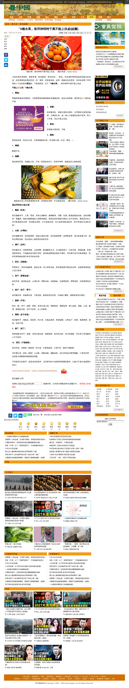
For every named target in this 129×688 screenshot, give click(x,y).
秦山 (98, 401)
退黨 (122, 339)
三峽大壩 (117, 337)
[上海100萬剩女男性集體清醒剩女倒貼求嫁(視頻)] (48, 619)
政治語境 (80, 641)
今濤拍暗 (109, 389)
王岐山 (9, 497)
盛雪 (107, 399)
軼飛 (98, 394)
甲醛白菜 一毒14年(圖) (13, 544)
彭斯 (113, 344)
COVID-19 (10, 641)
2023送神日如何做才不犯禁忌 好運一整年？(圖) (66, 448)
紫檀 (74, 549)
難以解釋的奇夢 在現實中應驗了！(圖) (108, 244)
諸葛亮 (110, 376)
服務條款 (59, 676)
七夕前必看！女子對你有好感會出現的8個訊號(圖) (23, 566)
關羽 (50, 549)
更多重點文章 (118, 230)
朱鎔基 (67, 497)
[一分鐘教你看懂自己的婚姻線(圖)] (77, 502)
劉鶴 (96, 346)
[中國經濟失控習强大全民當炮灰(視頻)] (19, 646)
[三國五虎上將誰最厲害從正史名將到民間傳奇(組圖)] (48, 528)
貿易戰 (97, 337)
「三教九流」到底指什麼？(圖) (106, 251)
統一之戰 (50, 667)
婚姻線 (67, 521)
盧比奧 (120, 333)
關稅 (105, 344)
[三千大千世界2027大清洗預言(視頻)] (48, 502)
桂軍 (99, 373)
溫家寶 (72, 497)
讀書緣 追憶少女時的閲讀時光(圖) (107, 64)
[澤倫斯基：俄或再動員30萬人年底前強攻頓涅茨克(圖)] (102, 160)
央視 (101, 369)
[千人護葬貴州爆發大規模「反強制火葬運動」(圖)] (102, 124)
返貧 (8, 667)
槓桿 (113, 353)
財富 (96, 358)
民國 (96, 373)
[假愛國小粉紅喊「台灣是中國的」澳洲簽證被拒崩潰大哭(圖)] (19, 502)
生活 (91, 17)
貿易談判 (121, 344)
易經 (113, 376)
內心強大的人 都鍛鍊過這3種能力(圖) (108, 289)
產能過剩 (18, 667)
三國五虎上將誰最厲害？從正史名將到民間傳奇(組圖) (116, 188)
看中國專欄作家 (103, 386)
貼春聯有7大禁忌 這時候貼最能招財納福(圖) (65, 439)
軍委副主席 (44, 497)
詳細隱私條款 (118, 2)
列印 (77, 33)
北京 (115, 358)
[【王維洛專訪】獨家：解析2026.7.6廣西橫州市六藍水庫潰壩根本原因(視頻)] (77, 593)
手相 (76, 521)
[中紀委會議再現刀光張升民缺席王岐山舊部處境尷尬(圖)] (48, 476)
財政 (122, 355)
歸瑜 (116, 391)
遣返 (120, 369)
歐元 (105, 355)
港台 (47, 17)
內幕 (117, 346)
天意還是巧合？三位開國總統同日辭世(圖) (110, 54)
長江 (101, 339)
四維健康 (100, 406)
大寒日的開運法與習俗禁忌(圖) (60, 436)
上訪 (109, 362)
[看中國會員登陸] (110, 27)
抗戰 (103, 373)
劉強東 (119, 358)
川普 (111, 333)
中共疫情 (24, 641)
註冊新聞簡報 (102, 415)
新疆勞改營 (113, 367)
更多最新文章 (118, 261)
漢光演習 (107, 335)
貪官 (101, 348)
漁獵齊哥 (16, 547)
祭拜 (5, 46)
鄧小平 (120, 373)
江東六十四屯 (105, 364)
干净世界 (26, 679)
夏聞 (116, 394)
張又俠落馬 (100, 109)
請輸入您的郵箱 (110, 419)
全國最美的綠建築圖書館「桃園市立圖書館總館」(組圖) (25, 457)
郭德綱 (67, 641)
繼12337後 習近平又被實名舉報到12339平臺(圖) (116, 180)
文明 (44, 521)
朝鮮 (96, 353)
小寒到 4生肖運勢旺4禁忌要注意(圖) (62, 454)
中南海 (114, 346)
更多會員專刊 (118, 66)
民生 (109, 371)
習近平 (22, 614)
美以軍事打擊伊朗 (102, 106)
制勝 (37, 667)
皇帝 (106, 376)
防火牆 (97, 362)
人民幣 (97, 355)
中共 (13, 523)
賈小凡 (99, 391)
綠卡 (106, 371)
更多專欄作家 (118, 409)
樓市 (119, 355)
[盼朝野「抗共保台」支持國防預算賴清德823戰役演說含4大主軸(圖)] (102, 133)
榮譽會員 (78, 393)
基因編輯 (119, 360)
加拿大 (100, 353)
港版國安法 (113, 339)
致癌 (20, 547)
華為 (116, 342)
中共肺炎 (98, 333)
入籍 (103, 371)
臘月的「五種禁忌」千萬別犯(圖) (61, 442)
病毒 (96, 335)
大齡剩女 (39, 641)
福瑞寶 (84, 679)
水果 (5, 39)
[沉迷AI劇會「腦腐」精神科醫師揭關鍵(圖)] (102, 151)
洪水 (40, 521)
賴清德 (115, 333)
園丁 (98, 399)
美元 (116, 353)
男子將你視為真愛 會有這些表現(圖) (18, 584)
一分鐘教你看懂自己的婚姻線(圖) (17, 436)
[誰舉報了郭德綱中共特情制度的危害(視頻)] (77, 619)
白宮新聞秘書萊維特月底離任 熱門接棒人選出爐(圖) (116, 215)
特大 (82, 33)
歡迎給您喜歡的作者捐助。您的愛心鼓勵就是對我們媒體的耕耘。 (35, 371)
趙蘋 (116, 399)
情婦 (104, 348)
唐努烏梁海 (112, 364)
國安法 (120, 335)
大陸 (20, 17)
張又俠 (106, 337)
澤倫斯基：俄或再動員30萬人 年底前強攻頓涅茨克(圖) (116, 162)
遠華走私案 (78, 497)
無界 (113, 679)
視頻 (7, 589)
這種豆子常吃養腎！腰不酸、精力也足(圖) (110, 259)
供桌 (5, 44)
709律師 (105, 362)
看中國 (120, 348)
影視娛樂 (58, 20)
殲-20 (41, 667)
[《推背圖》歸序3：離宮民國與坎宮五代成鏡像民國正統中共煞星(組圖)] (102, 204)
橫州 (70, 614)
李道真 (108, 391)
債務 (110, 353)
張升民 (38, 497)
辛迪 (116, 406)
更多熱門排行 (118, 291)
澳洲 (121, 371)
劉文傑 (17, 497)
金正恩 (120, 342)
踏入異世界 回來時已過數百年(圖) (107, 59)
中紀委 (55, 497)
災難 (47, 521)
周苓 (98, 396)
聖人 (37, 521)
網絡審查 (118, 362)
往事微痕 (103, 351)
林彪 (96, 376)
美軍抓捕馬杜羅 (101, 112)
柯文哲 (100, 342)
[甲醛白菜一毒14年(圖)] (19, 528)
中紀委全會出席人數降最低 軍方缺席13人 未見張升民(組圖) (116, 197)
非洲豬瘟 (104, 360)
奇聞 (100, 17)
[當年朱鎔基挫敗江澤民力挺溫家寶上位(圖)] (77, 476)
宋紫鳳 (99, 389)
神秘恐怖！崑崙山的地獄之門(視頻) (62, 445)
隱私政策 (68, 676)
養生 (96, 380)
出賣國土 (111, 337)
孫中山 (107, 373)
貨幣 (120, 353)
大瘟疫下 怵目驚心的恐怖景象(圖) (107, 281)
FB (122, 351)
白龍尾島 (98, 367)
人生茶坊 (30, 20)
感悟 (99, 378)
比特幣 (102, 355)
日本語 (103, 676)
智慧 (96, 378)
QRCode (36, 415)
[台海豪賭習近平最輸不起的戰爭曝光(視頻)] (48, 646)
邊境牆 (109, 344)
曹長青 (108, 406)
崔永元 (109, 346)
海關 (117, 369)
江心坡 (103, 367)
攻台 (45, 667)
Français (85, 676)
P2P (111, 360)
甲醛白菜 (10, 547)
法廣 (114, 351)
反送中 (97, 348)
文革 (120, 378)
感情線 (72, 521)
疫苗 (96, 342)
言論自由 (119, 367)
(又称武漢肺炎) (105, 333)
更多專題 (120, 115)
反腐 (110, 348)
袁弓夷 (108, 339)
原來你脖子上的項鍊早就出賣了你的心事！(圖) (21, 454)
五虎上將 (42, 549)
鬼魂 (13, 614)
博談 (56, 17)
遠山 (107, 394)
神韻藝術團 (36, 679)
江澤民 (9, 614)
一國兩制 (98, 351)
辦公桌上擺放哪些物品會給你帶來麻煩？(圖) (21, 451)
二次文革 (73, 641)
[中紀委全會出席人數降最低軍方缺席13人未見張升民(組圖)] (102, 195)
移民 (107, 369)
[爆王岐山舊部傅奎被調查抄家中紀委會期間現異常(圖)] (19, 476)
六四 (119, 339)
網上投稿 (26, 676)
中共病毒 (17, 641)
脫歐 (104, 353)
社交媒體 (118, 351)
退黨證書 (62, 679)
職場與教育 (39, 20)
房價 (96, 360)
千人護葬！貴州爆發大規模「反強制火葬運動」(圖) (116, 127)
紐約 (65, 17)
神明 (5, 49)
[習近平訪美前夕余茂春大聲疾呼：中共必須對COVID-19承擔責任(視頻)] (19, 619)
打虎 (113, 348)
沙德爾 (71, 549)
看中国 (20, 9)
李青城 (117, 401)
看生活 (14, 24)
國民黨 (113, 335)
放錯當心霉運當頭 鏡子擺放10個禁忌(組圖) (64, 451)
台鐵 (116, 335)
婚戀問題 (46, 641)
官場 (29, 17)
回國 (99, 371)
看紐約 (70, 679)
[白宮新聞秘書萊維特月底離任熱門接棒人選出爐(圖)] (102, 213)
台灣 (16, 523)
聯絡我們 (35, 676)
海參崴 (104, 358)
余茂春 (29, 641)
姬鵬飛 (84, 497)
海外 (112, 371)
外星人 (113, 378)
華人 (104, 369)
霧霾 (114, 360)
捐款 (42, 676)
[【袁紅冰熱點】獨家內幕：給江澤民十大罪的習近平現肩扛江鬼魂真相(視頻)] (19, 593)
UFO (110, 342)
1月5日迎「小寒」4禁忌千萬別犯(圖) (62, 457)
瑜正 (98, 404)
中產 (99, 358)
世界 (73, 17)
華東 (77, 549)
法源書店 (46, 679)
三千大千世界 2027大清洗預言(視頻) (47, 518)
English (76, 676)
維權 (101, 362)
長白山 (118, 364)
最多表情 (117, 296)
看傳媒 (77, 679)
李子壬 (117, 404)
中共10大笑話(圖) (11, 448)
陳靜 (107, 396)
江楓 (107, 404)
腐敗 (107, 348)
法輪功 (113, 362)
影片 (109, 17)
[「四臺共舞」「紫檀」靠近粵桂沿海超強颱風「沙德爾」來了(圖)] (77, 528)
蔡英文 (111, 358)
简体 (65, 33)
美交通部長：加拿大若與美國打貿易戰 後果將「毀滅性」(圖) (116, 171)
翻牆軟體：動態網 (103, 679)
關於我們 (50, 676)
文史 (82, 17)
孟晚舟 (102, 344)
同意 (119, 5)
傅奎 (13, 497)
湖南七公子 (23, 497)
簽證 (96, 371)
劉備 (46, 549)
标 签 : (7, 36)
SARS (107, 367)
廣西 (66, 614)
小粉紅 (9, 523)
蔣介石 (111, 373)
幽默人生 (118, 376)
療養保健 (12, 20)
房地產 (116, 355)
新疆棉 (97, 339)
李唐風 (117, 396)
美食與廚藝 (49, 20)
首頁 (11, 17)
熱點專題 (100, 103)
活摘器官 (98, 364)
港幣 (111, 355)
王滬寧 (100, 346)
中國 (19, 523)
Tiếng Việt (94, 676)
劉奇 (99, 376)
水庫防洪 (82, 614)
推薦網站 (17, 679)
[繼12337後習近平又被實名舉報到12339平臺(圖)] (102, 177)
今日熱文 (9, 472)
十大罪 (17, 614)
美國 (38, 17)
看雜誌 (53, 679)
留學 (114, 369)
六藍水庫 (75, 614)
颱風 (66, 549)
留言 (73, 33)
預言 (106, 378)
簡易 (116, 389)
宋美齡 (116, 373)
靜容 (107, 401)
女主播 (97, 369)
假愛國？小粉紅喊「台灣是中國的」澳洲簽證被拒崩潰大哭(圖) (116, 224)
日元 (108, 355)
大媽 (122, 358)
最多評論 (102, 296)
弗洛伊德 (105, 342)
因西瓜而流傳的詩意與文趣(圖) (106, 51)
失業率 (12, 667)
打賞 (69, 33)
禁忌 (5, 41)
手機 (103, 378)
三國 (37, 549)
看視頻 (92, 679)
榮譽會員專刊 (102, 47)
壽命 (117, 378)
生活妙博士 (21, 20)
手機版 (61, 33)
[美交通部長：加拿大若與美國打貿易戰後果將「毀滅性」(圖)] (102, 169)
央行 (107, 353)
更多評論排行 (118, 324)
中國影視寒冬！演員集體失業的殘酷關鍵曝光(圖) (22, 442)
